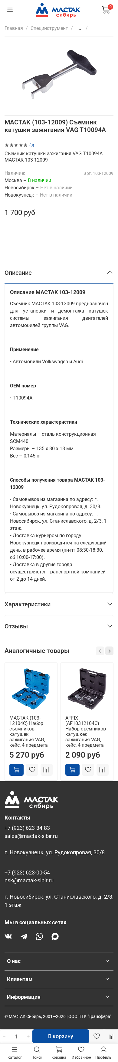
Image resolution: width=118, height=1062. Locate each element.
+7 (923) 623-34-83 (27, 828)
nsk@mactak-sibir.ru (29, 881)
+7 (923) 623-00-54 (27, 873)
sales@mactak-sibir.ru (31, 836)
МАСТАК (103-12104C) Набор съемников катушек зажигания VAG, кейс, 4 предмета (28, 731)
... (79, 28)
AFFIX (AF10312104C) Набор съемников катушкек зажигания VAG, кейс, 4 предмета (85, 731)
